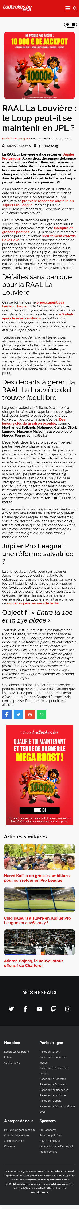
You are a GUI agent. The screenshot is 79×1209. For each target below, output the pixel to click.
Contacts (9, 1146)
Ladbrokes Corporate (16, 1051)
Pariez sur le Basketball (53, 1079)
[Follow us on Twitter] (11, 1011)
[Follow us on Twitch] (54, 1011)
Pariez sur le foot (49, 1051)
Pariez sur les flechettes (54, 1089)
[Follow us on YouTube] (39, 1011)
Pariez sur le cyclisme (53, 1095)
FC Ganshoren (48, 1129)
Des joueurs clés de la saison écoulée (33, 421)
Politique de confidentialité (20, 1129)
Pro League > (22, 138)
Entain (8, 1057)
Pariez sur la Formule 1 (53, 1084)
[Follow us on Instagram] (68, 1011)
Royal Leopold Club (51, 1135)
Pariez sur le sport (50, 1100)
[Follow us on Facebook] (25, 1011)
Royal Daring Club (50, 1140)
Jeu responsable (14, 1140)
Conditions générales (16, 1135)
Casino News (12, 1062)
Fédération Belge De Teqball (56, 1146)
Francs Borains (49, 1151)
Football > (8, 138)
